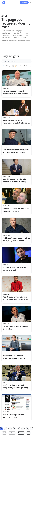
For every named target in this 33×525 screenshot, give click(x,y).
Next (20, 433)
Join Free (24, 3)
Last (28, 433)
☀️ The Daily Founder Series (22, 66)
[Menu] (30, 2)
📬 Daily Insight (7, 66)
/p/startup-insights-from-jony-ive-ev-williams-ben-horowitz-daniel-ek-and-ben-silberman (15, 35)
